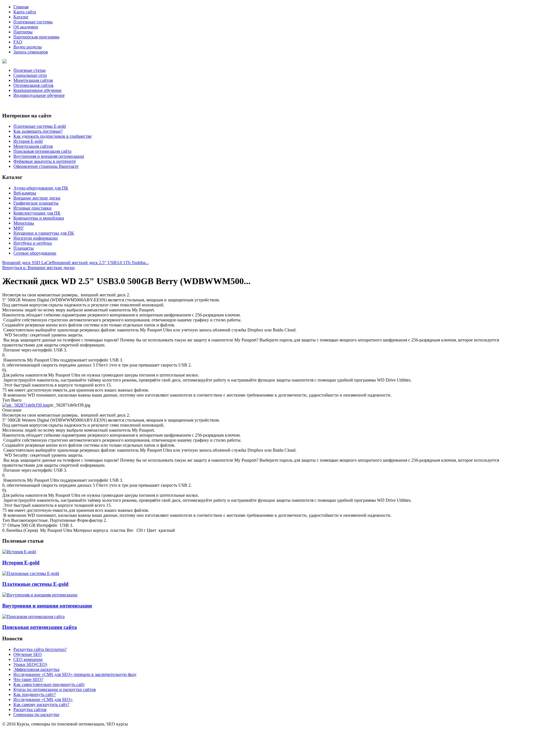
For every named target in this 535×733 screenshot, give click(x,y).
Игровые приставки (32, 208)
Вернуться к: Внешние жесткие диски (38, 267)
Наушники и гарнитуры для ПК (43, 233)
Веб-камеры (24, 193)
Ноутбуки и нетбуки (32, 243)
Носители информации (35, 238)
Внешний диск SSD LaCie (27, 262)
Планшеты (23, 248)
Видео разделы (27, 47)
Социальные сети (30, 75)
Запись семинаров (30, 52)
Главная (20, 6)
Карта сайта (24, 11)
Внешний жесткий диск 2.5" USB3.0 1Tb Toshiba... (100, 262)
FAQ (17, 42)
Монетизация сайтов (33, 80)
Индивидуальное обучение (39, 95)
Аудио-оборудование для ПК (40, 188)
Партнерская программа (36, 37)
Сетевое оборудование (34, 253)
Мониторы (23, 223)
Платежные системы (33, 21)
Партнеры (23, 31)
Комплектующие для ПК (36, 213)
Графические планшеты (36, 203)
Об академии (25, 26)
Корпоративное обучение (37, 90)
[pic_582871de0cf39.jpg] (25, 405)
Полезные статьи (29, 70)
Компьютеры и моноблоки (38, 218)
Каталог (21, 16)
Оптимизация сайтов (33, 85)
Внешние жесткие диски (36, 198)
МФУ (18, 228)
